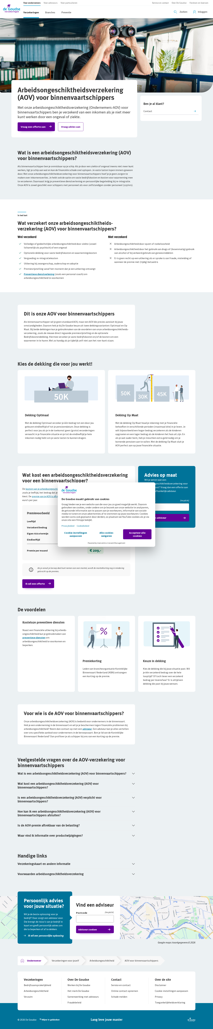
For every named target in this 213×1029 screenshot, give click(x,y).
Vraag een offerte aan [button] (33, 126)
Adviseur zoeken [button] (87, 929)
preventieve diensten (33, 637)
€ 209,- (95, 550)
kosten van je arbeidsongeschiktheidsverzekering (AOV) (55, 488)
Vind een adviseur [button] (156, 517)
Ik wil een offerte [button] (35, 583)
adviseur (87, 728)
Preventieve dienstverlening (39, 274)
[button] (13, 9)
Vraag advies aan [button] (70, 126)
